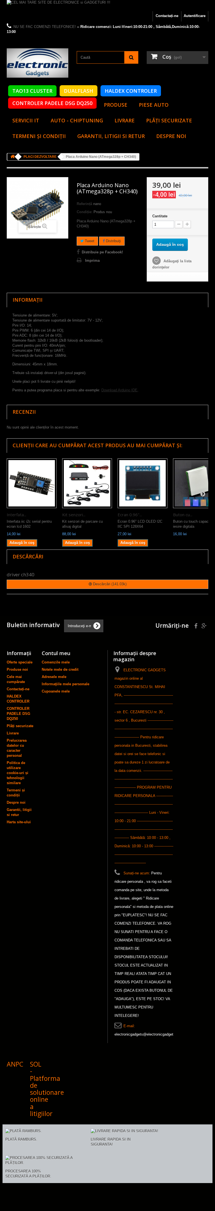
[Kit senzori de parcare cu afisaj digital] (87, 483)
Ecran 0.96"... (130, 514)
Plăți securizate (169, 120)
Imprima (92, 260)
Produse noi (17, 669)
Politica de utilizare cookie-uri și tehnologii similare (17, 773)
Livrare (124, 120)
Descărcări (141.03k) (109, 584)
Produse (115, 104)
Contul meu (56, 653)
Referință (84, 204)
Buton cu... (182, 514)
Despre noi (171, 136)
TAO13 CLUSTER (32, 90)
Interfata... (16, 514)
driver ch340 (20, 574)
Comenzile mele (56, 662)
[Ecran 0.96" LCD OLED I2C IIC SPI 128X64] (142, 483)
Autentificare (194, 16)
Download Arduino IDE (119, 390)
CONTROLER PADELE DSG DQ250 (52, 103)
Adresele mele (54, 677)
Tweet (89, 241)
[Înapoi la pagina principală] (12, 156)
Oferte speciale (19, 662)
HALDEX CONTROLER (131, 90)
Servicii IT (25, 120)
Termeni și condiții (39, 136)
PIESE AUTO (154, 104)
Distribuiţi (113, 241)
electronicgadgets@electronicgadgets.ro (146, 1034)
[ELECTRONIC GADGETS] (37, 63)
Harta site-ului (19, 822)
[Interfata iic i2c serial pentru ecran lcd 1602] (32, 483)
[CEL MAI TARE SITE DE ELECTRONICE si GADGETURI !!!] (107, 5)
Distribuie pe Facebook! (102, 252)
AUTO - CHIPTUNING (77, 120)
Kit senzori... (73, 514)
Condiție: (84, 212)
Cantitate (159, 216)
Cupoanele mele (56, 691)
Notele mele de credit (60, 669)
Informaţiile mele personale (65, 684)
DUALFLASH (78, 90)
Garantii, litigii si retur (111, 136)
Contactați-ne (167, 16)
